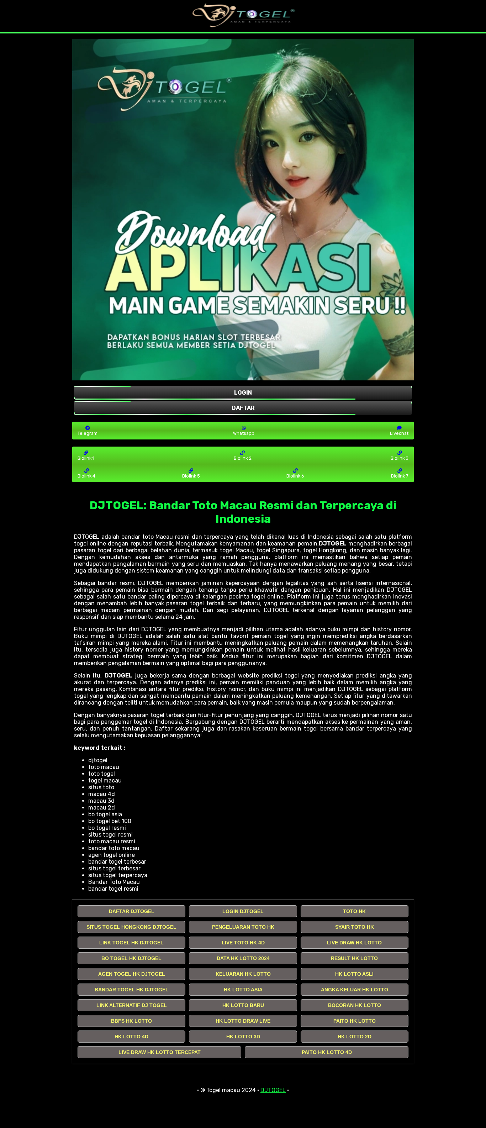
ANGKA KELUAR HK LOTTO (354, 989)
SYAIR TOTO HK (354, 927)
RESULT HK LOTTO (354, 958)
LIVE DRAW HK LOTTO (354, 942)
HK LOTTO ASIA (243, 989)
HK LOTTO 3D (243, 1036)
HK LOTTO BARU (243, 1005)
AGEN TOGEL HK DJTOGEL (131, 974)
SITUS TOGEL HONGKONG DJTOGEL (131, 927)
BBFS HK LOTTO (131, 1021)
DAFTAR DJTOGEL (131, 911)
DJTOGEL (333, 543)
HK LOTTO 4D (131, 1036)
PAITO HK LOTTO (354, 1021)
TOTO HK (354, 911)
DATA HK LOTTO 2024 (243, 958)
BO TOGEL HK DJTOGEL (131, 958)
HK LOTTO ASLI (354, 974)
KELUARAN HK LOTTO (243, 974)
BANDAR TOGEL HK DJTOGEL (132, 989)
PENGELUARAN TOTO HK (243, 927)
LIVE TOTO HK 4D (243, 942)
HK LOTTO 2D (354, 1036)
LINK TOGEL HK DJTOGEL (131, 942)
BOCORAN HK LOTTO (354, 1005)
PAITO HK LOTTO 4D (327, 1052)
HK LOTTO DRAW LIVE (243, 1021)
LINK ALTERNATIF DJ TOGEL (131, 1005)
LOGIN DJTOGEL (243, 911)
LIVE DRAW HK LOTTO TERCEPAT (159, 1052)
